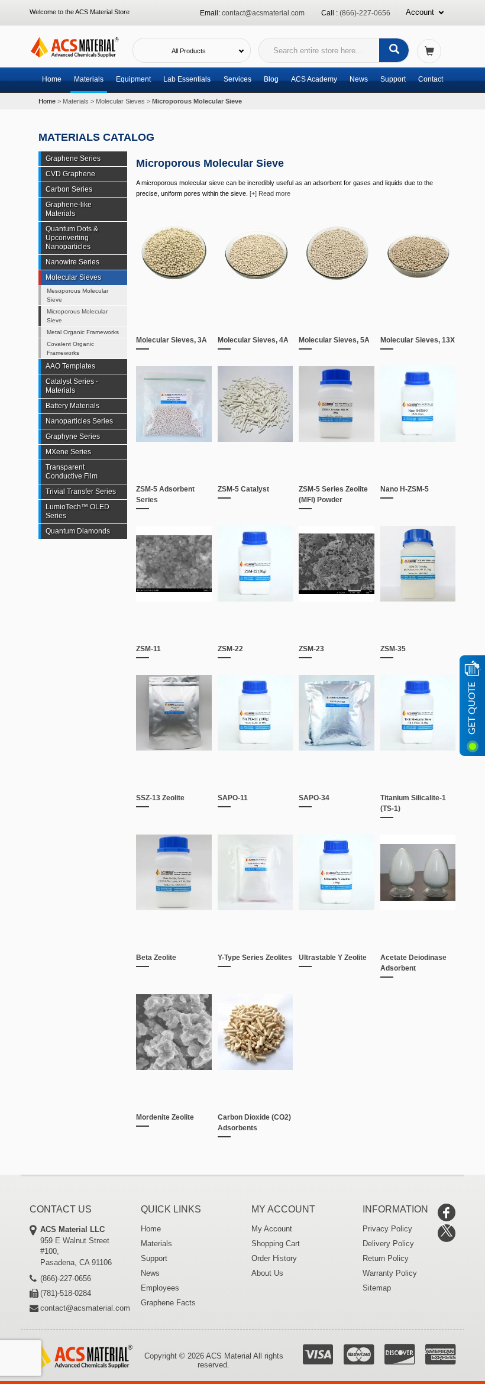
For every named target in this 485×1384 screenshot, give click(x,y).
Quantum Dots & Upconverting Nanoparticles (72, 238)
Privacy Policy (387, 1228)
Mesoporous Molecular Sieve (77, 295)
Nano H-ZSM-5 (404, 489)
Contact (430, 79)
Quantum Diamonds (78, 531)
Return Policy (386, 1258)
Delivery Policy (388, 1243)
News (359, 79)
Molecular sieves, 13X (417, 340)
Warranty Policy (390, 1273)
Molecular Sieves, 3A (171, 340)
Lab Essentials (187, 79)
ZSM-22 (230, 649)
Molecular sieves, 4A (253, 340)
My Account (271, 1228)
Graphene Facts (168, 1302)
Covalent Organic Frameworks (70, 348)
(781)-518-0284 (65, 1293)
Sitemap (377, 1287)
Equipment (133, 79)
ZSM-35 (393, 649)
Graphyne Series (73, 436)
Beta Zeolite (156, 957)
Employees (160, 1287)
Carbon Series (69, 189)
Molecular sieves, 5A (334, 340)
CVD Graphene (70, 174)
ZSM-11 (148, 649)
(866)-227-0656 (365, 13)
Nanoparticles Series (79, 421)
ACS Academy (314, 79)
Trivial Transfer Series (81, 491)
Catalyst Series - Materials (72, 385)
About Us (267, 1273)
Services (237, 79)
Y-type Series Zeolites (255, 957)
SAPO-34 (314, 798)
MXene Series (68, 452)
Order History (274, 1258)
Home (52, 79)
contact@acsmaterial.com (263, 13)
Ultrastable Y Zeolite (333, 957)
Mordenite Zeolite (165, 1117)
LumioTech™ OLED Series (77, 511)
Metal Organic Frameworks (83, 332)
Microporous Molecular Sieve (77, 316)
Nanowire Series (72, 262)
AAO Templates (70, 366)
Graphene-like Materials (69, 209)
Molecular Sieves (120, 101)
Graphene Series (73, 158)
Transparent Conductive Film (72, 471)
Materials (89, 79)
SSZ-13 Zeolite (160, 798)
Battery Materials (72, 406)
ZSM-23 (311, 649)
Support (393, 79)
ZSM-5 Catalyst (243, 489)
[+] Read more (270, 193)
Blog (271, 79)
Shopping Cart (275, 1243)
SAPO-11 (233, 798)
